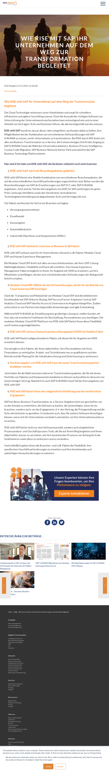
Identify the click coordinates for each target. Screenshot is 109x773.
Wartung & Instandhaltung (17, 672)
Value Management (14, 623)
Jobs (9, 744)
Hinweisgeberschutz (15, 731)
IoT (9, 646)
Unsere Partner (13, 725)
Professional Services (15, 667)
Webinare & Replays (15, 703)
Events (10, 704)
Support (10, 689)
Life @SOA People (14, 746)
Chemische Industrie (15, 669)
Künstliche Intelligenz (15, 642)
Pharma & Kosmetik (14, 661)
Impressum (12, 727)
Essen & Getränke (14, 659)
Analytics (11, 648)
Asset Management (14, 625)
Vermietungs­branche (15, 665)
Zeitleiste (11, 719)
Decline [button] (60, 766)
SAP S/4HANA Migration (16, 640)
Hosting (10, 687)
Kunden (10, 706)
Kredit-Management (15, 627)
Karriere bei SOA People (16, 742)
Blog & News (12, 701)
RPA (9, 644)
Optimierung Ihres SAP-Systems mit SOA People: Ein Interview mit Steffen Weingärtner (15, 566)
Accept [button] (48, 766)
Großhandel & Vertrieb (15, 663)
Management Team (14, 721)
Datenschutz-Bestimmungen (17, 729)
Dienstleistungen (14, 685)
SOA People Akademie (15, 684)
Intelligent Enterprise (15, 638)
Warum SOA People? (14, 718)
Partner (10, 723)
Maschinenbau (13, 670)
